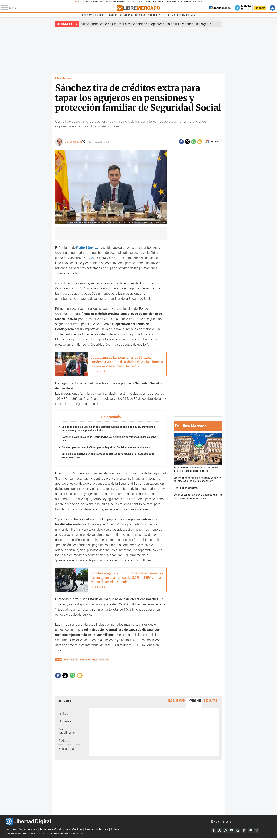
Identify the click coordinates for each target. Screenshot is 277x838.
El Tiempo (65, 721)
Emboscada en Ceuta (94, 1)
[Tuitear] (187, 141)
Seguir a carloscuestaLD (83, 141)
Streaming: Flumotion (58, 833)
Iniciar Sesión (272, 8)
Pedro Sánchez (70, 659)
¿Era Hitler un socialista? (186, 488)
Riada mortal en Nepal (162, 1)
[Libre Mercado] (138, 8)
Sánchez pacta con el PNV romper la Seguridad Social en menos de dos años (106, 447)
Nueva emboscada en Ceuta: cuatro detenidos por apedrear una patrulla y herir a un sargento (146, 24)
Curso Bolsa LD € (156, 15)
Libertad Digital (108, 821)
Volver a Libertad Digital (220, 8)
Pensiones (85, 659)
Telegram (250, 830)
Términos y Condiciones (55, 829)
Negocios (140, 15)
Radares (64, 740)
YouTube (231, 830)
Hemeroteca (67, 749)
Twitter (219, 830)
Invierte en (100, 15)
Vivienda (175, 1)
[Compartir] (181, 141)
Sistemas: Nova (76, 833)
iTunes (256, 830)
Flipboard (244, 830)
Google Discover (237, 830)
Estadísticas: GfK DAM (37, 833)
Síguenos (215, 141)
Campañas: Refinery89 (16, 833)
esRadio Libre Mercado (121, 15)
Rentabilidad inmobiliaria (181, 15)
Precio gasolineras (66, 730)
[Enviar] (193, 141)
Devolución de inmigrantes (115, 1)
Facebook (213, 830)
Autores (116, 829)
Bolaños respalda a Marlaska (139, 1)
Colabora (260, 7)
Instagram (225, 830)
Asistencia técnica (96, 829)
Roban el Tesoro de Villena (191, 1)
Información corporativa (21, 829)
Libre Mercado (63, 78)
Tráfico (63, 713)
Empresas (87, 15)
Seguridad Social (100, 659)
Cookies (77, 829)
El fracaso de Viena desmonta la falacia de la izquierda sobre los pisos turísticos (196, 469)
